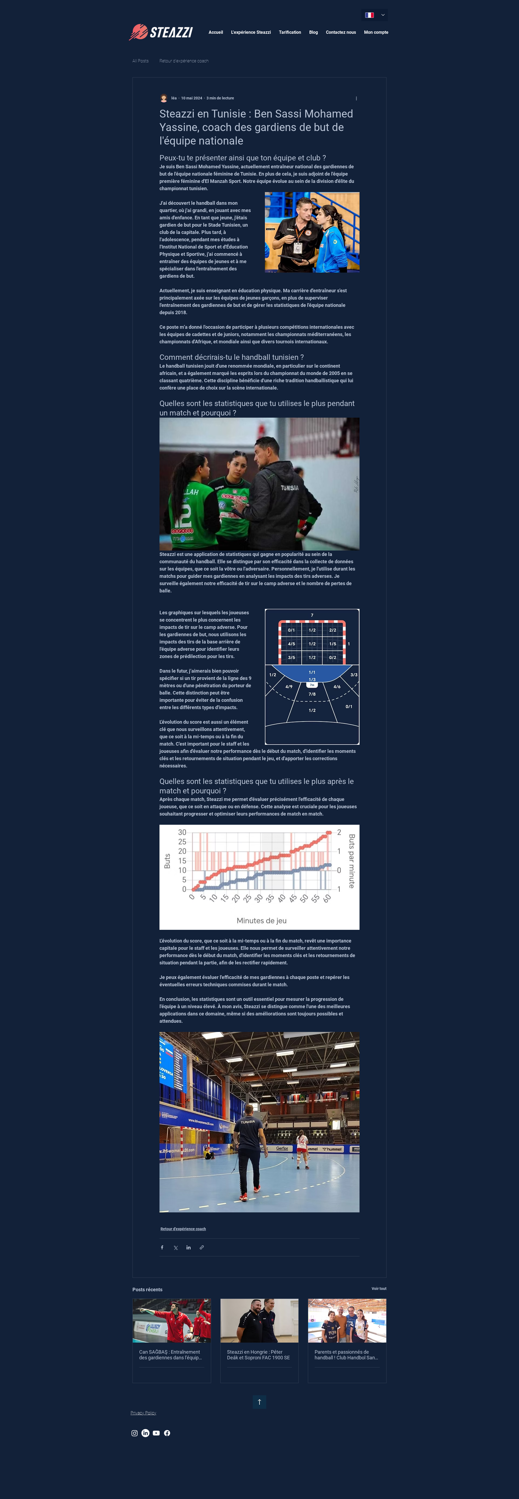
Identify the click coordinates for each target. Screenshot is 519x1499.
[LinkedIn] (145, 1433)
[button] (251, 32)
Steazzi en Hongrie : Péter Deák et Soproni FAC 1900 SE (258, 1354)
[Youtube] (156, 1433)
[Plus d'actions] (356, 98)
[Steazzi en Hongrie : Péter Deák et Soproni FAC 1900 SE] (260, 1321)
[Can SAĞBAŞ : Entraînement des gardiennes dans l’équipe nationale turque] (172, 1321)
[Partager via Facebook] (162, 1247)
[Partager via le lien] (201, 1247)
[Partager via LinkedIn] (188, 1247)
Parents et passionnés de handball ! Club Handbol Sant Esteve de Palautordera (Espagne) (346, 1354)
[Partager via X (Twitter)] (175, 1247)
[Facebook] (167, 1433)
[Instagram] (135, 1433)
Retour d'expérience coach (184, 60)
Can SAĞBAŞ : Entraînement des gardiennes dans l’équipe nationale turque (170, 1354)
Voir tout (379, 1288)
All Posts (140, 60)
